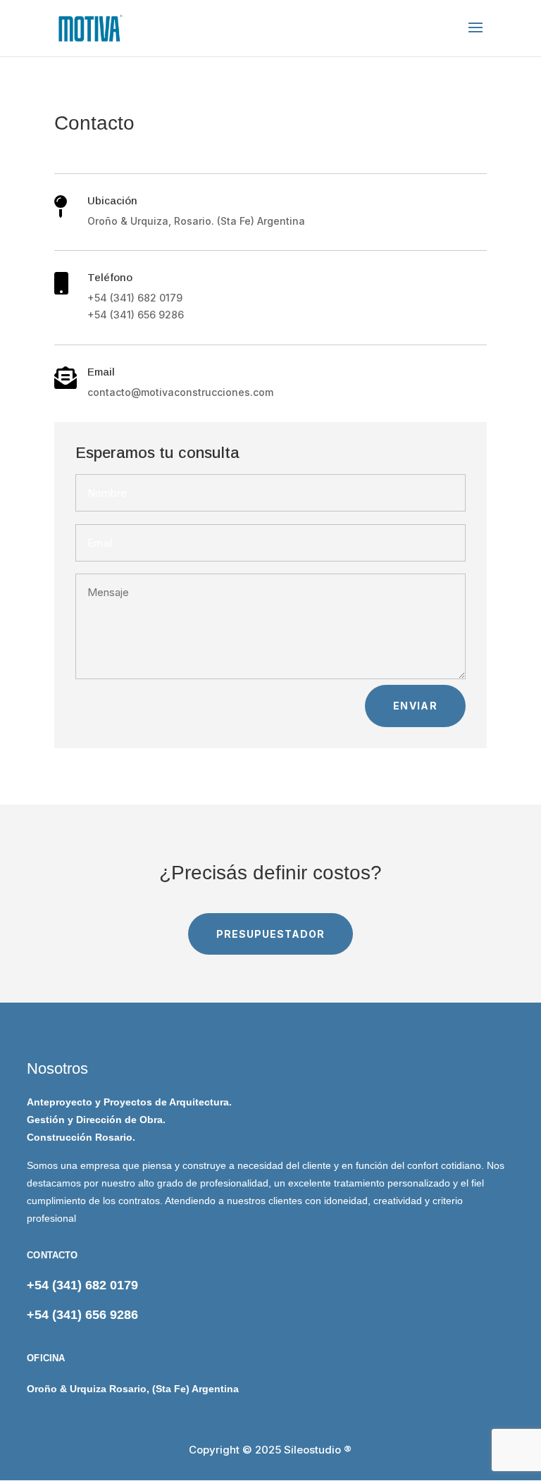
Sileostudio (312, 1449)
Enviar (415, 706)
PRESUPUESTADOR (270, 934)
